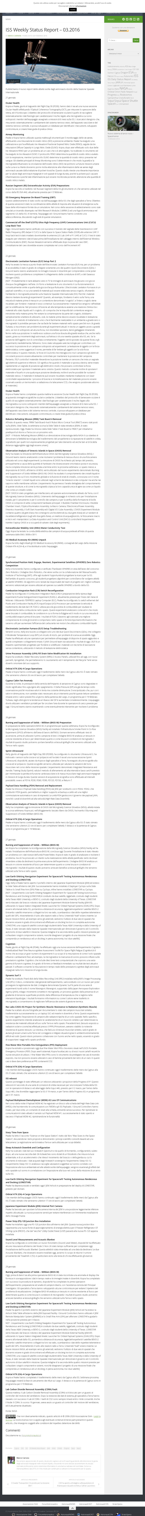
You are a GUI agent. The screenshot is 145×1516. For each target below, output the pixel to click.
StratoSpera (117, 1504)
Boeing (109, 69)
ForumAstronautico (50, 1504)
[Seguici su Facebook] (130, 19)
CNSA (114, 69)
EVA (135, 73)
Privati (135, 92)
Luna (133, 85)
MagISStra (111, 89)
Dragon (124, 72)
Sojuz (73, 1448)
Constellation (120, 69)
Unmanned (123, 104)
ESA (22, 1448)
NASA (53, 1448)
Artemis (122, 66)
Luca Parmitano (125, 85)
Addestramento (113, 66)
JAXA (48, 1448)
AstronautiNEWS (68, 1504)
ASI (126, 66)
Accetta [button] (72, 10)
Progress (66, 1448)
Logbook (116, 85)
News (8, 19)
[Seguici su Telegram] (123, 19)
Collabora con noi (113, 13)
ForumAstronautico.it (31, 1435)
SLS (132, 98)
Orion (117, 91)
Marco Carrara (14, 36)
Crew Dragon (128, 69)
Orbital (60, 1448)
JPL (122, 82)
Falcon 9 (112, 76)
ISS (27, 1448)
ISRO (131, 76)
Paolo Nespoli (127, 91)
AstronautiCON (102, 1504)
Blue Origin (132, 66)
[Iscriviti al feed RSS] (138, 19)
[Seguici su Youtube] (134, 19)
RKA (118, 95)
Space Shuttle (130, 100)
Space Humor (82, 13)
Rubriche (9, 13)
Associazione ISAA (30, 1504)
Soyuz (78, 1448)
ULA (117, 104)
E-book (20, 13)
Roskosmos (126, 94)
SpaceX (112, 103)
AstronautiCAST (85, 1504)
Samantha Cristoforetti (119, 97)
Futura (127, 76)
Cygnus (16, 1448)
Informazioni (81, 6)
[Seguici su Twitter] (127, 19)
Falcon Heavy (119, 76)
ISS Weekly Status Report (37, 1448)
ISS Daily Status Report (119, 79)
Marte (117, 89)
